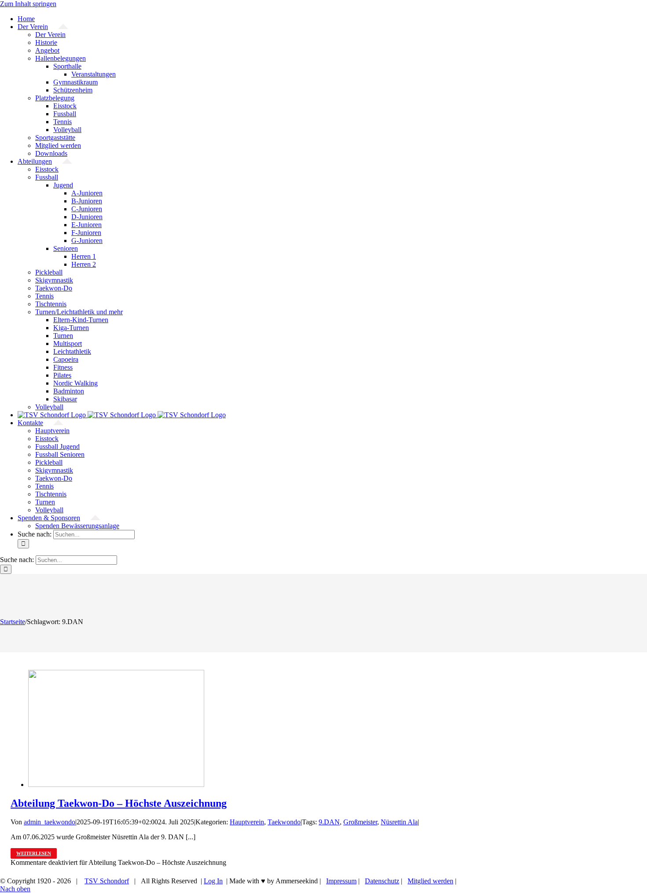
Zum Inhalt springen (28, 3)
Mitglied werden (430, 881)
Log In (213, 881)
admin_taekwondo (49, 822)
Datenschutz (382, 881)
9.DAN (329, 822)
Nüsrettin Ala (399, 822)
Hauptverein (247, 822)
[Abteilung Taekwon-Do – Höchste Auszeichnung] (116, 784)
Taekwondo (284, 822)
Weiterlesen (33, 853)
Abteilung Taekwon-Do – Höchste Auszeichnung (119, 803)
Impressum (341, 881)
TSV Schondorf (107, 881)
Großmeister (360, 822)
